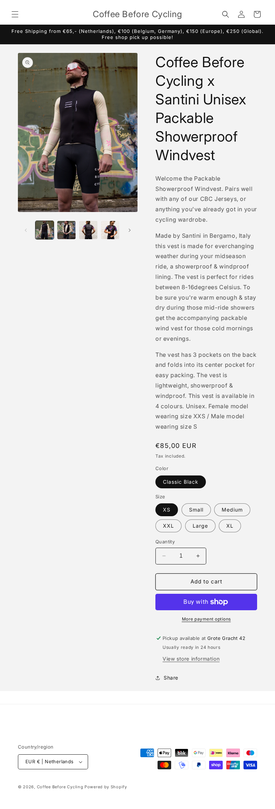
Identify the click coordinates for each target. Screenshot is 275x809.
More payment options (206, 619)
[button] (15, 14)
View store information (191, 659)
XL (229, 526)
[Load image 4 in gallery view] (110, 230)
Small (196, 510)
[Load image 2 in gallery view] (66, 230)
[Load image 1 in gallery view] (44, 230)
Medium (232, 510)
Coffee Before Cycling (60, 786)
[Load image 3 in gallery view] (88, 230)
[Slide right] (130, 230)
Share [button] (171, 678)
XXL (168, 526)
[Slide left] (26, 230)
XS (166, 510)
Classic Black (180, 482)
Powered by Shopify (106, 786)
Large (200, 526)
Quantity (165, 541)
